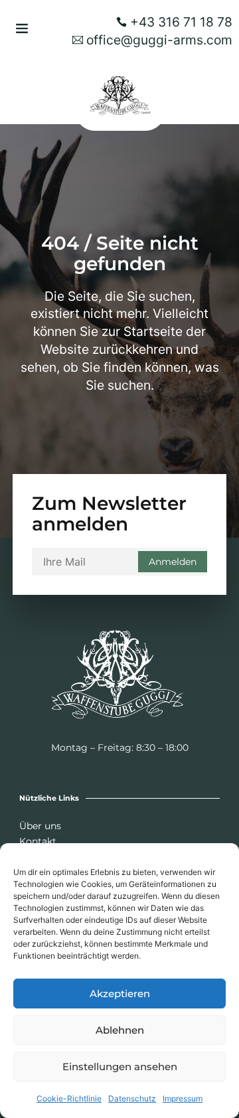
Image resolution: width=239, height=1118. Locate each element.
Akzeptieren (120, 993)
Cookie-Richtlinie (69, 1098)
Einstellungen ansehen (119, 1066)
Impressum (182, 1098)
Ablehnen (120, 1030)
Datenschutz (132, 1098)
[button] (22, 28)
